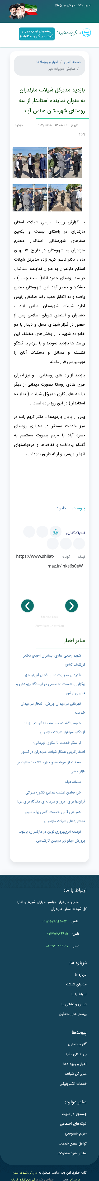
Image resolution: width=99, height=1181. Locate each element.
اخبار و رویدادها (47, 62)
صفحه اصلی (72, 62)
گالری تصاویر (77, 1044)
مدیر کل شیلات (76, 1074)
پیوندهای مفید (76, 1054)
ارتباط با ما (79, 994)
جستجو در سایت (74, 1114)
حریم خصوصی (76, 1134)
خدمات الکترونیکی (73, 1084)
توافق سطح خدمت (73, 1144)
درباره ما (81, 975)
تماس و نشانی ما (74, 1004)
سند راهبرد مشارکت (72, 1153)
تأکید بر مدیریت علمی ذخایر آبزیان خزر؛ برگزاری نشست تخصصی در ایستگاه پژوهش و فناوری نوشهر (50, 684)
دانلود (61, 508)
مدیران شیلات (76, 984)
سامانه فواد (73, 782)
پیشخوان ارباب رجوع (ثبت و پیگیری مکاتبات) (37, 33)
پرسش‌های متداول (73, 1014)
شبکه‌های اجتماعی (73, 1124)
